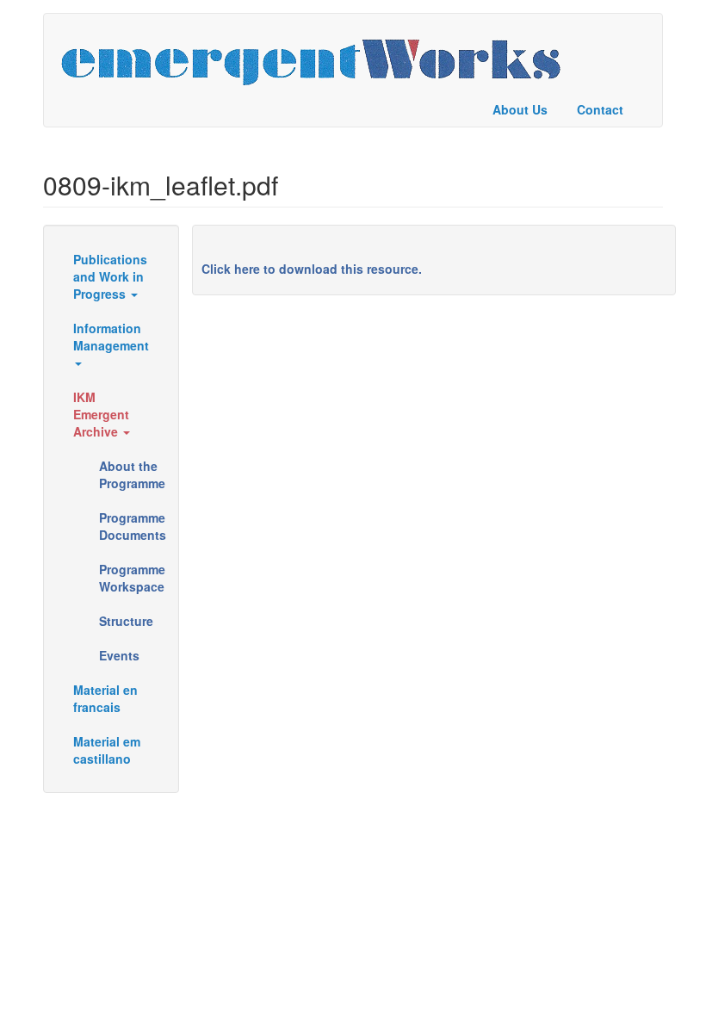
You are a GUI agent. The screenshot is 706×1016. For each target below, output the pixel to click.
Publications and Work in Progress (110, 276)
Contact (600, 109)
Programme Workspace (132, 578)
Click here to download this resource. (311, 268)
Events (119, 655)
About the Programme (132, 474)
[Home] (317, 53)
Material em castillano (106, 750)
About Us (520, 109)
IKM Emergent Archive (101, 414)
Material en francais (105, 698)
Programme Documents (132, 526)
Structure (126, 620)
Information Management (111, 336)
